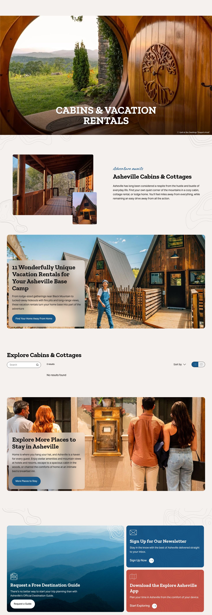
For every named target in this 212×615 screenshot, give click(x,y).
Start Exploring (140, 606)
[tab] (195, 364)
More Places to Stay (26, 481)
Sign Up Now (138, 561)
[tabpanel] (126, 375)
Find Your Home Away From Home (34, 318)
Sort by (177, 364)
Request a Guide (22, 604)
